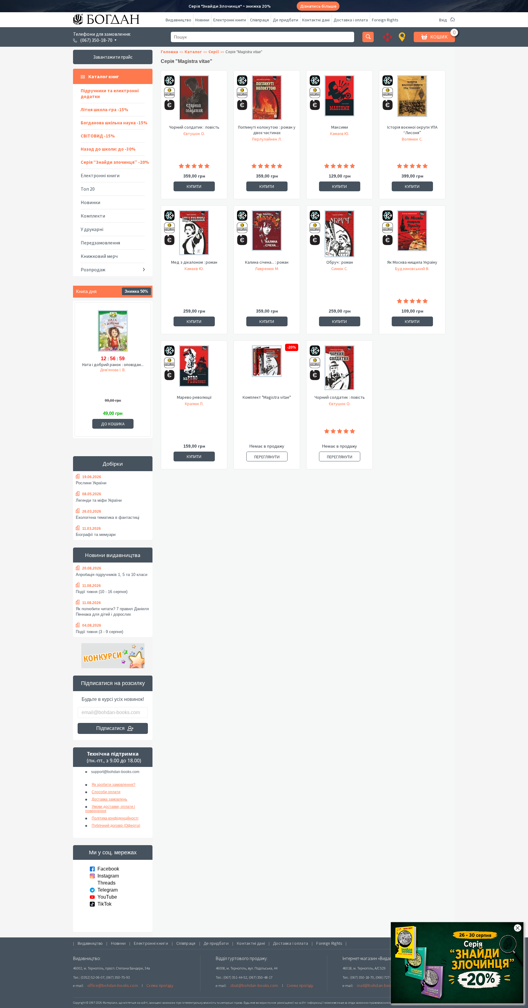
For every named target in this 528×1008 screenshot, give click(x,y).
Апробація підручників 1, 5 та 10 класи (111, 574)
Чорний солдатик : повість (194, 127)
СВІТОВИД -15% (98, 136)
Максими (339, 127)
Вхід (443, 20)
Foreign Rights (385, 20)
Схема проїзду (159, 985)
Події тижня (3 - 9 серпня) (99, 631)
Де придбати (285, 20)
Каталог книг (103, 76)
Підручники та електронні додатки (110, 93)
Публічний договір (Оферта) (116, 825)
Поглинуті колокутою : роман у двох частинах (266, 129)
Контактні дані (316, 20)
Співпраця (259, 20)
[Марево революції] (194, 369)
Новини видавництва (113, 555)
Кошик (439, 37)
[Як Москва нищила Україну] (412, 234)
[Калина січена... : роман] (267, 234)
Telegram (107, 890)
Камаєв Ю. (339, 133)
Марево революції (194, 397)
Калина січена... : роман (266, 262)
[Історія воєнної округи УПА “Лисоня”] (412, 99)
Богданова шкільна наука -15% (114, 123)
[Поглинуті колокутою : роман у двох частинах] (267, 99)
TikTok (104, 904)
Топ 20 (88, 189)
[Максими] (339, 99)
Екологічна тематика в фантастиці (107, 517)
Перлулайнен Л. (267, 139)
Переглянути (267, 457)
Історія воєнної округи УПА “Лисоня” (412, 129)
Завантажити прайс (113, 57)
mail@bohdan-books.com (381, 985)
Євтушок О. (194, 133)
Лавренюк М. (267, 268)
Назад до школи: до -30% (108, 149)
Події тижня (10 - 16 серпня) (101, 591)
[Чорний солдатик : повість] (194, 99)
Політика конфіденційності (115, 818)
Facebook (108, 868)
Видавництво (178, 20)
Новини (202, 20)
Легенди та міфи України (99, 500)
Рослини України (91, 483)
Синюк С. (339, 268)
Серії (213, 51)
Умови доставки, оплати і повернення (110, 809)
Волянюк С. (412, 139)
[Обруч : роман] (339, 234)
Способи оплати (106, 792)
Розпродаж (93, 269)
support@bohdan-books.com (115, 772)
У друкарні (92, 229)
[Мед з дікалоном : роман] (194, 234)
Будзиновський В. (412, 268)
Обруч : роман (339, 262)
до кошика (113, 424)
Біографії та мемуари (96, 534)
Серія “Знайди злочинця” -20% (115, 162)
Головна (169, 51)
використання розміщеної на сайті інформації (290, 1003)
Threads (106, 882)
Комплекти (93, 216)
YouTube (107, 897)
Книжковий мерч (99, 256)
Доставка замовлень (109, 799)
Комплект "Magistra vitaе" (267, 397)
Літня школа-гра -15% (104, 109)
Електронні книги (229, 20)
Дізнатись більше (318, 6)
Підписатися (110, 728)
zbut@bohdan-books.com (254, 985)
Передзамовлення (100, 243)
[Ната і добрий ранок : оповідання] (113, 331)
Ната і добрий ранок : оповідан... (113, 364)
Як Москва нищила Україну (412, 262)
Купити (194, 186)
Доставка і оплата (351, 20)
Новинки (90, 202)
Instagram (108, 875)
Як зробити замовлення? (113, 785)
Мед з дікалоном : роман (194, 262)
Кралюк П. (194, 403)
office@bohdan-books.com (112, 985)
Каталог (193, 51)
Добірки (113, 463)
